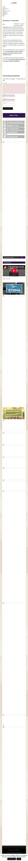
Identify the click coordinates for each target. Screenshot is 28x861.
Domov (4, 6)
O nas (4, 7)
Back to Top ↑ (14, 115)
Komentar (5, 82)
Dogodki (4, 11)
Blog (4, 15)
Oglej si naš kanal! (6, 278)
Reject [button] (18, 859)
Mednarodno (5, 13)
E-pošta (5, 98)
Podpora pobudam (6, 10)
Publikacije (5, 14)
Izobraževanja (6, 8)
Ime (4, 94)
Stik (3, 16)
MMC (4, 9)
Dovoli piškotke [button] (11, 859)
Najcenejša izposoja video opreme (14, 852)
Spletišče (5, 102)
